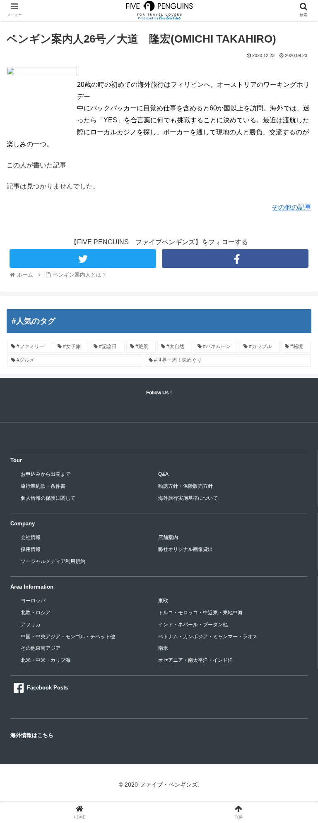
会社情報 (31, 537)
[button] (294, 713)
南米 (163, 648)
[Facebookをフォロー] (235, 258)
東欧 (163, 601)
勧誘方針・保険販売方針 (185, 486)
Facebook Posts (47, 688)
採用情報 (31, 549)
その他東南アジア (40, 648)
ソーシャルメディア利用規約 (53, 561)
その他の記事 (291, 207)
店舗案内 (168, 537)
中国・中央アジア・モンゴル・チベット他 (68, 636)
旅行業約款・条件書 (43, 486)
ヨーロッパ (33, 601)
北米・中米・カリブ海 (45, 660)
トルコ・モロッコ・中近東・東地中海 (200, 612)
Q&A (163, 474)
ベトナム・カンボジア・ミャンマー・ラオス (208, 636)
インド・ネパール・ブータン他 (193, 624)
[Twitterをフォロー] (83, 258)
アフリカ (31, 624)
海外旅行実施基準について (188, 498)
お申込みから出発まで (45, 474)
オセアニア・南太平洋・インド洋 (195, 660)
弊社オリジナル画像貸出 (185, 549)
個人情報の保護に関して (48, 498)
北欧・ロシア (36, 612)
